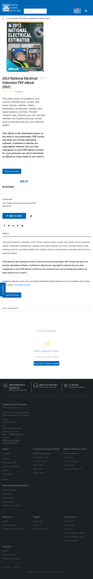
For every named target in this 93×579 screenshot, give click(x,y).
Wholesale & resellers (11, 558)
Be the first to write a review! (46, 363)
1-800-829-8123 (8, 422)
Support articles (39, 472)
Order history (69, 525)
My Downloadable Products (75, 532)
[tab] (46, 233)
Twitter (9, 226)
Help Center (38, 521)
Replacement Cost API (11, 505)
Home (3, 18)
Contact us (37, 525)
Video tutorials (8, 501)
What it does (38, 465)
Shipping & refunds (40, 529)
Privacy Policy (6, 567)
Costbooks (6, 453)
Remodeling (7, 474)
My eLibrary (68, 529)
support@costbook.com (12, 428)
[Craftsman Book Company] (6, 8)
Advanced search (71, 540)
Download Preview (12, 171)
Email (22, 226)
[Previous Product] (40, 78)
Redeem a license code (73, 536)
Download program (41, 453)
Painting (5, 470)
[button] (43, 71)
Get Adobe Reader (22, 284)
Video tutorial (38, 469)
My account (68, 521)
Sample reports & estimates (13, 529)
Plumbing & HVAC (9, 462)
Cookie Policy (16, 567)
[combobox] (35, 11)
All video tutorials (9, 525)
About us (6, 551)
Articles (5, 521)
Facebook (4, 226)
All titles (5, 479)
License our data (9, 554)
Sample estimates (71, 461)
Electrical (6, 458)
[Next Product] (44, 78)
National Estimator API (73, 469)
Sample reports (8, 497)
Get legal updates (40, 461)
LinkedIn (13, 226)
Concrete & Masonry (10, 466)
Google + (18, 226)
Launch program (71, 453)
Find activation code (41, 457)
